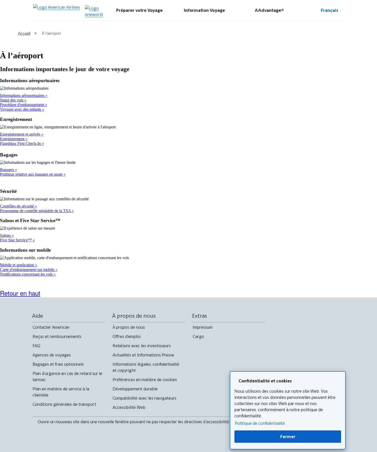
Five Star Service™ (16, 240)
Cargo (198, 336)
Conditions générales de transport (64, 404)
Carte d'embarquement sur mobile (27, 269)
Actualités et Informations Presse (143, 354)
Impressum (203, 327)
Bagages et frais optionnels (58, 364)
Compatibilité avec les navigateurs (144, 398)
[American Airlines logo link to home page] (57, 10)
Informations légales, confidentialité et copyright (146, 367)
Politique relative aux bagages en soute (32, 174)
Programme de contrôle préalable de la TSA (36, 211)
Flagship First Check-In (21, 143)
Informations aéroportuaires (22, 95)
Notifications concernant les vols (27, 274)
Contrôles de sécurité (17, 206)
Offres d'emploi (127, 336)
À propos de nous (129, 327)
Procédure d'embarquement (22, 104)
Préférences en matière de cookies (145, 379)
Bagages (7, 169)
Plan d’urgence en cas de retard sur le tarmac (67, 376)
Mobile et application (17, 265)
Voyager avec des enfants (21, 109)
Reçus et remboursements (57, 336)
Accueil (24, 33)
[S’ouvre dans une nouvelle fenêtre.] (93, 11)
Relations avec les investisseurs (142, 345)
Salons (6, 235)
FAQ (36, 345)
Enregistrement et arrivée (20, 134)
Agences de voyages (52, 354)
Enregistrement (12, 139)
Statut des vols (12, 100)
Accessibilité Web (129, 407)
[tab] (139, 10)
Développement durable (135, 388)
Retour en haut (20, 292)
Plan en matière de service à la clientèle (61, 392)
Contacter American (51, 327)
